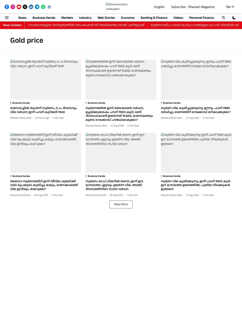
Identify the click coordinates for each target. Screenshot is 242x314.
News (22, 17)
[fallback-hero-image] (45, 80)
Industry (85, 17)
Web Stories (106, 17)
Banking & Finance (154, 17)
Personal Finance (201, 17)
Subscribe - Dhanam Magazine (193, 7)
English (159, 7)
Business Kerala (44, 17)
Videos (178, 17)
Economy (128, 17)
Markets (67, 17)
